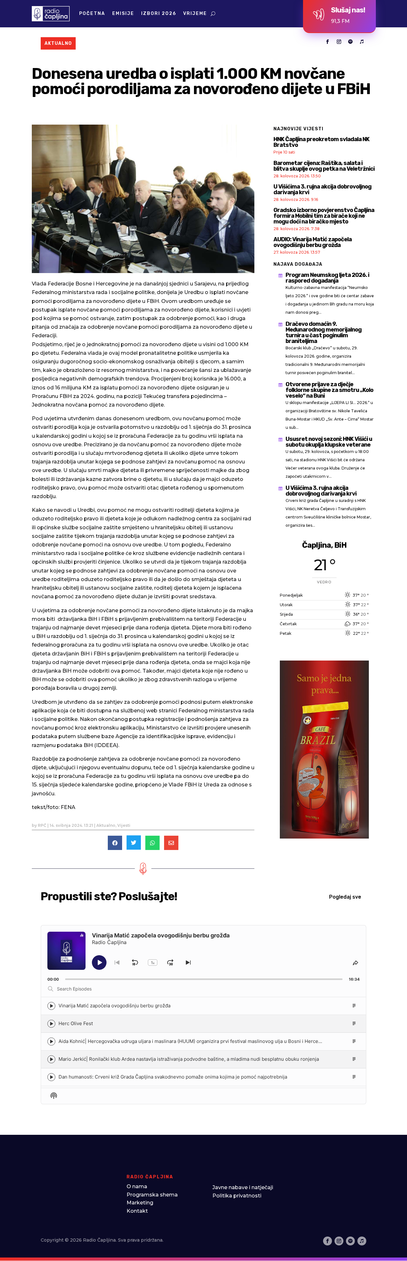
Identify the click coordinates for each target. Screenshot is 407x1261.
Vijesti (123, 825)
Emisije (123, 13)
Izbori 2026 (158, 13)
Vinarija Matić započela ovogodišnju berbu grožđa (114, 1006)
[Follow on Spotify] (350, 41)
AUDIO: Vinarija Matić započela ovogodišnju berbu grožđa (312, 242)
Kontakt (137, 1211)
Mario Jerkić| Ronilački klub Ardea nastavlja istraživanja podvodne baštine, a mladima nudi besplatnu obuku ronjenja (189, 1059)
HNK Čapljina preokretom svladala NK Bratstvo (321, 142)
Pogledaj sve (345, 897)
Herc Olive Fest (76, 1023)
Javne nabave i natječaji (242, 1187)
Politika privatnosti (236, 1196)
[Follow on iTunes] (361, 41)
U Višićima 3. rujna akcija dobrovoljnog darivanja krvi (322, 189)
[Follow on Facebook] (327, 41)
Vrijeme (195, 13)
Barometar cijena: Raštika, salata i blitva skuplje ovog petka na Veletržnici (324, 166)
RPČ (42, 825)
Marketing (140, 1203)
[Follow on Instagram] (339, 41)
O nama (137, 1186)
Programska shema (152, 1195)
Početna (92, 13)
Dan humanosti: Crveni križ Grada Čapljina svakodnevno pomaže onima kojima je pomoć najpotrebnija (173, 1077)
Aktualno (105, 825)
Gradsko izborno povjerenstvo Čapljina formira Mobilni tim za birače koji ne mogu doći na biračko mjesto (323, 216)
